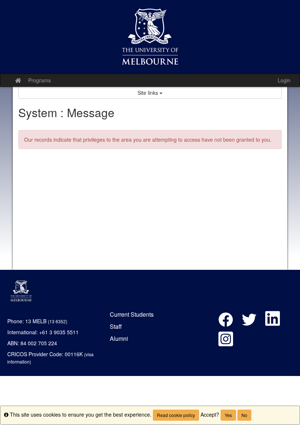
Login (284, 80)
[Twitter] (251, 321)
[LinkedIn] (272, 321)
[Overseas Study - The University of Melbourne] (150, 36)
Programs (39, 80)
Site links (149, 92)
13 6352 (57, 321)
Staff (116, 326)
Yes (228, 415)
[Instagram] (225, 341)
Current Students (132, 314)
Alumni (119, 338)
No (244, 415)
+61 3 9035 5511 (59, 332)
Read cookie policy (176, 415)
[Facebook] (227, 321)
